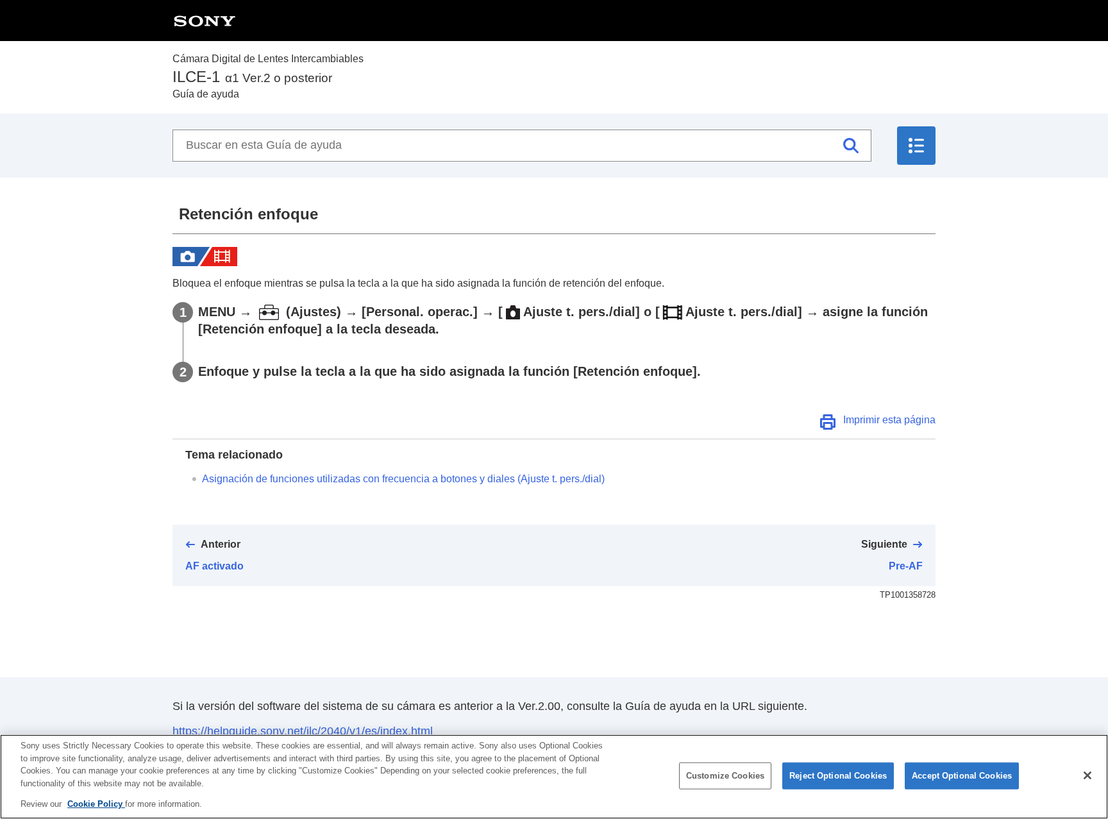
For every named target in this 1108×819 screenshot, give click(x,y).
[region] (554, 776)
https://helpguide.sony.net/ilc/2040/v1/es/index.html (302, 731)
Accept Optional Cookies (962, 776)
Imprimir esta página (889, 419)
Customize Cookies (725, 776)
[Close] (1087, 775)
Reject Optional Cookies (838, 776)
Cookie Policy (96, 804)
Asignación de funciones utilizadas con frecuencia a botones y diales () (403, 478)
